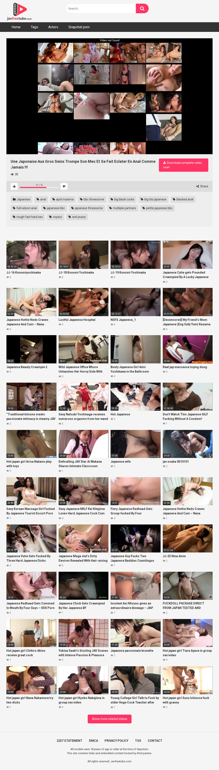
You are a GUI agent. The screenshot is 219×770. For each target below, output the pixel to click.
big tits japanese (155, 199)
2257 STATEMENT (69, 740)
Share (204, 186)
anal (43, 199)
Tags (34, 27)
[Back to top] (204, 757)
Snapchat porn (79, 27)
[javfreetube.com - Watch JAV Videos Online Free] (19, 11)
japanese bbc (55, 208)
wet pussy (78, 217)
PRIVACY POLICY (116, 740)
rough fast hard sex (29, 217)
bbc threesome (93, 199)
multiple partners (124, 208)
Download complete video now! (182, 165)
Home (16, 27)
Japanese (23, 199)
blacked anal (184, 199)
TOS (138, 740)
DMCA (93, 740)
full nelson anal (26, 208)
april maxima (64, 199)
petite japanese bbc (159, 208)
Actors (53, 27)
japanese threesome (88, 208)
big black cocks (124, 199)
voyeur (57, 217)
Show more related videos (109, 719)
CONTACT (155, 740)
